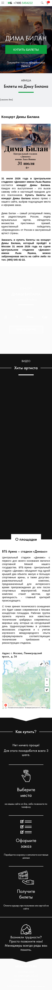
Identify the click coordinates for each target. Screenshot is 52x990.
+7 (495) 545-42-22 (26, 975)
